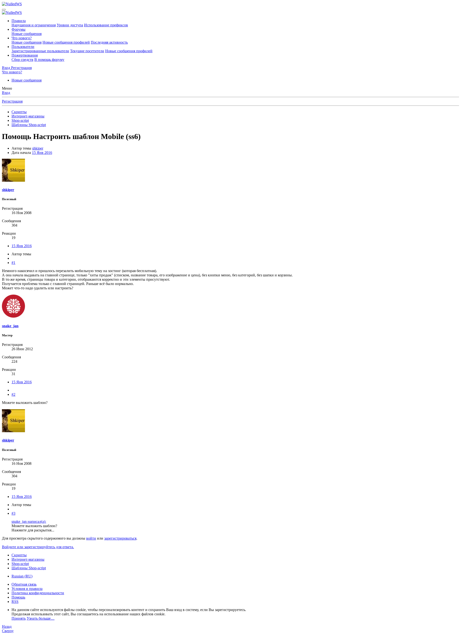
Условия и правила (27, 589)
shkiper (37, 148)
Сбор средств (22, 60)
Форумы (18, 29)
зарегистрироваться (120, 538)
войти (91, 538)
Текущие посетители (87, 51)
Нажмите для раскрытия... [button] (33, 530)
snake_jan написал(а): (29, 521)
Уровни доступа (70, 25)
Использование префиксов (106, 25)
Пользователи (23, 47)
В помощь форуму (49, 60)
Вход (6, 93)
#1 (13, 263)
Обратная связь (24, 584)
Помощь (18, 597)
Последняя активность (109, 42)
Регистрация (12, 101)
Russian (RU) (22, 576)
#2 (13, 394)
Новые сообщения (27, 34)
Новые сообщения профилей (66, 42)
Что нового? (22, 38)
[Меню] (4, 9)
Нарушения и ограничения (34, 25)
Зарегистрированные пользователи (40, 51)
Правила (19, 21)
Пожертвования (25, 55)
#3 (13, 513)
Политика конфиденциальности (38, 593)
